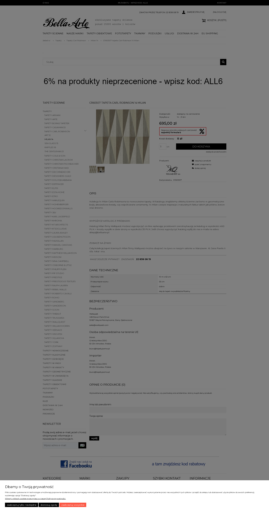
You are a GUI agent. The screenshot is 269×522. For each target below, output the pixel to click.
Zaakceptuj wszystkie (73, 505)
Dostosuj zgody (48, 505)
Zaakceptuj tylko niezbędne (21, 505)
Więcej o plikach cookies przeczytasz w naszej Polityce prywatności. (35, 498)
